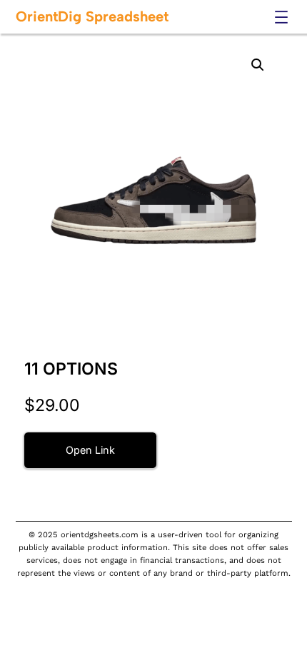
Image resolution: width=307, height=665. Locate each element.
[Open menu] (281, 17)
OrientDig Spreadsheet (92, 16)
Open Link (90, 450)
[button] (258, 65)
